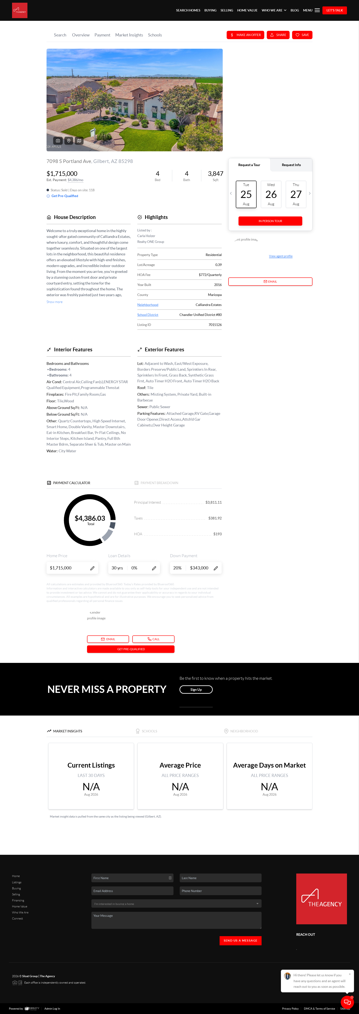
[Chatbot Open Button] (347, 1002)
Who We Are (20, 912)
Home (16, 876)
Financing (18, 900)
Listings (16, 882)
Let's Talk (335, 10)
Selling (16, 894)
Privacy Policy (290, 1008)
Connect (17, 918)
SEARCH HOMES (188, 10)
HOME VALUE (247, 10)
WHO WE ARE (272, 10)
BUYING (210, 10)
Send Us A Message (241, 940)
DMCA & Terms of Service (319, 1008)
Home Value (19, 906)
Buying (16, 888)
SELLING (227, 10)
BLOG (295, 10)
